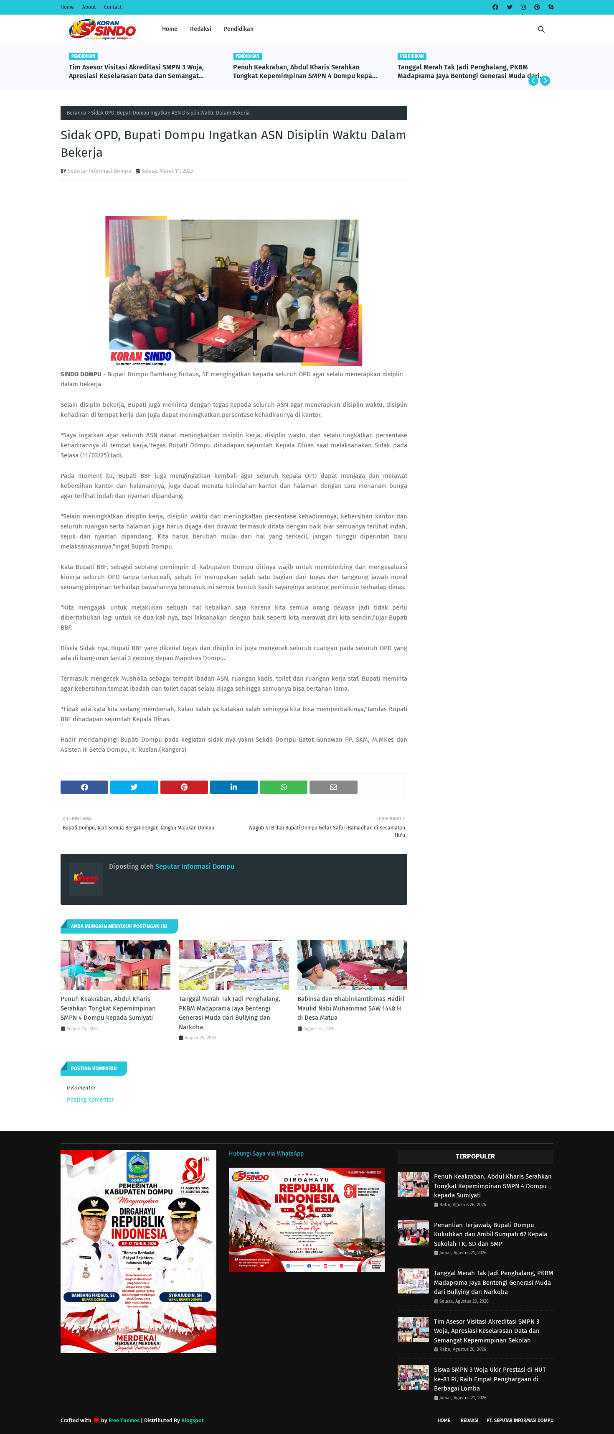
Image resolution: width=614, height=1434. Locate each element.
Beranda (76, 113)
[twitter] (510, 7)
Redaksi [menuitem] (200, 29)
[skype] (549, 7)
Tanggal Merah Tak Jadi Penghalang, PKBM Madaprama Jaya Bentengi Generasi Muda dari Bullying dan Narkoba (469, 72)
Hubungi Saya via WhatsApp (266, 1153)
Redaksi (469, 1420)
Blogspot (192, 1420)
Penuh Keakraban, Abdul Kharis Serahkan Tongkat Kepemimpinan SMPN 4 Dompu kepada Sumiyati (306, 72)
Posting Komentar (90, 1099)
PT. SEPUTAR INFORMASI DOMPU (520, 1420)
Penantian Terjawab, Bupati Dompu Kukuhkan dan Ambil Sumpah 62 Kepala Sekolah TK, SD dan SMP (490, 1234)
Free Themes (124, 1420)
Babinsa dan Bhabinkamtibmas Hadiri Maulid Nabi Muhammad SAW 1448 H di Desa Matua (350, 1008)
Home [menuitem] (170, 29)
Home (67, 7)
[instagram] (523, 7)
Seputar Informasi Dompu (100, 171)
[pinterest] (537, 7)
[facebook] (495, 7)
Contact (113, 7)
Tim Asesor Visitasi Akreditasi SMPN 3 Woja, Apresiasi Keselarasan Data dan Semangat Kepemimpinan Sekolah (136, 72)
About (89, 7)
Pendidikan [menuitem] (239, 29)
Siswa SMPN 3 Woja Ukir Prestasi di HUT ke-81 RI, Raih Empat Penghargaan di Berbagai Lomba (490, 1379)
